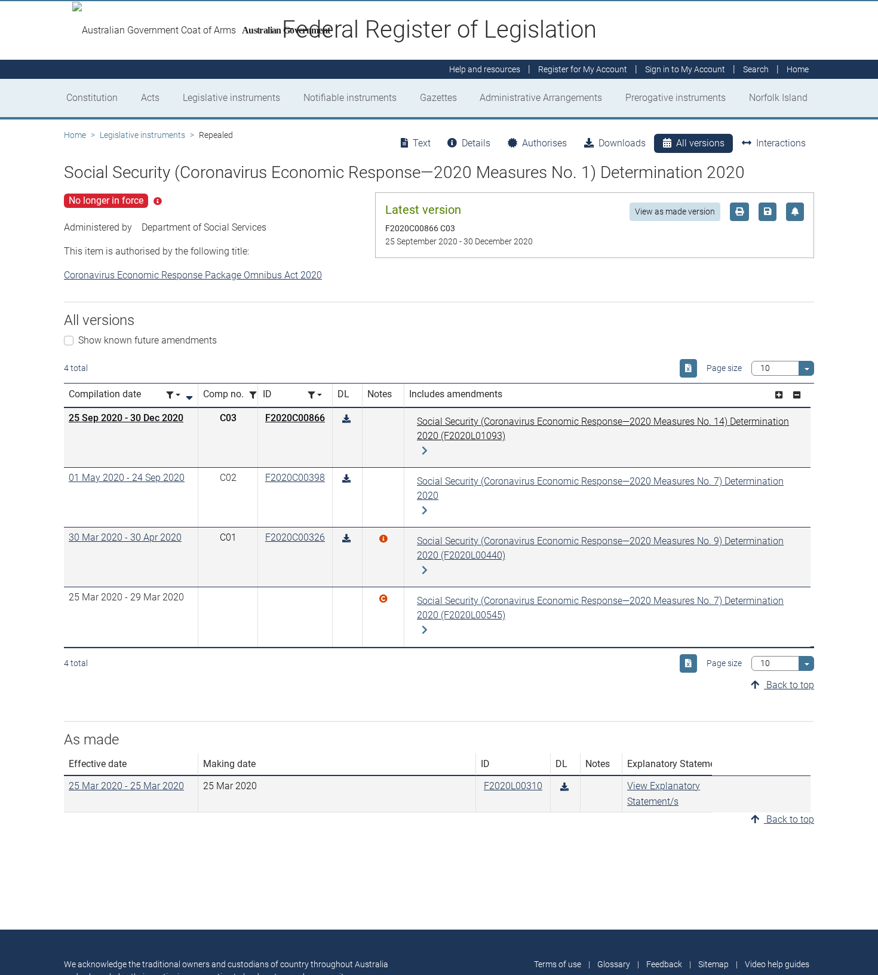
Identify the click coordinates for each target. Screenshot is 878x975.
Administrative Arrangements (541, 97)
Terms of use (557, 964)
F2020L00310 (513, 786)
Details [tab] (476, 143)
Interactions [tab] (781, 143)
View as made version (675, 211)
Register (582, 69)
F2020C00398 (295, 477)
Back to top (789, 685)
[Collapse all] (797, 395)
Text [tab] (422, 143)
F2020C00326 (295, 537)
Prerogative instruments (675, 97)
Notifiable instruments (350, 97)
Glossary (613, 964)
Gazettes (438, 97)
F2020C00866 (295, 418)
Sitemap (713, 964)
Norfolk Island (778, 97)
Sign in (685, 69)
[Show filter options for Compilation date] (173, 395)
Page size (724, 368)
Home (75, 135)
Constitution (92, 97)
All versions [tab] (700, 143)
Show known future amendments (147, 340)
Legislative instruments (231, 97)
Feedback (664, 964)
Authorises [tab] (544, 143)
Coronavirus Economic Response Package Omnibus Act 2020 (193, 275)
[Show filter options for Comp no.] (256, 395)
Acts (150, 97)
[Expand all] (779, 395)
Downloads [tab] (622, 143)
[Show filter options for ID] (314, 395)
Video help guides (777, 964)
